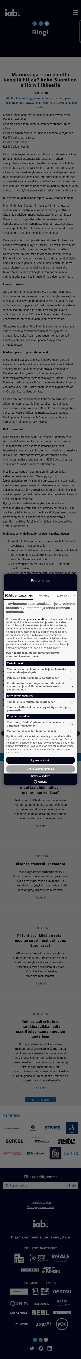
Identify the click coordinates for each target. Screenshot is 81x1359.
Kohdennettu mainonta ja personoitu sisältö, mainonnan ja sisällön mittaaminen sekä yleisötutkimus (36, 686)
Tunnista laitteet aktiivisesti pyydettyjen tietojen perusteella (38, 709)
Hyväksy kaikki (40, 760)
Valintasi (44, 595)
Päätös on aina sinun (19, 595)
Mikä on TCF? (66, 595)
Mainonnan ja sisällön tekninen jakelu (31, 730)
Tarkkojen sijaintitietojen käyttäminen (31, 701)
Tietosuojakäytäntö (40, 776)
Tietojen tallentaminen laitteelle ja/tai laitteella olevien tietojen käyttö (36, 671)
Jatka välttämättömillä (40, 769)
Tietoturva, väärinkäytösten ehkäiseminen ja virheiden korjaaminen (35, 724)
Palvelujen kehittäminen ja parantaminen (33, 677)
